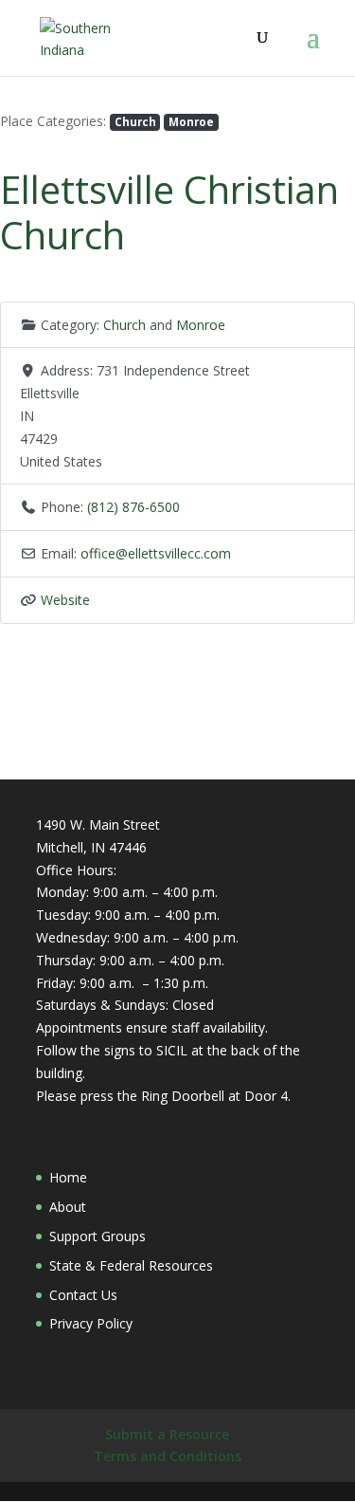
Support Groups (97, 1236)
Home (68, 1177)
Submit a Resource (167, 1434)
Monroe (191, 121)
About (67, 1207)
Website (65, 600)
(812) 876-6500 (133, 507)
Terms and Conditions (167, 1456)
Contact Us (83, 1295)
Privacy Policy (91, 1323)
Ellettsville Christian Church (169, 212)
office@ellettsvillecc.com (155, 553)
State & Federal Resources (131, 1265)
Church (135, 121)
